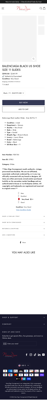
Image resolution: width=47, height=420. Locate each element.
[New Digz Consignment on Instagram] (31, 354)
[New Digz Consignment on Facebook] (26, 354)
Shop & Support (10, 317)
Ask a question (8, 235)
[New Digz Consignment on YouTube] (43, 354)
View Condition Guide (23, 210)
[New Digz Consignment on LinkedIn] (39, 354)
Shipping (4, 81)
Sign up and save (11, 332)
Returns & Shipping (10, 228)
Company (6, 324)
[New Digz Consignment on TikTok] (35, 354)
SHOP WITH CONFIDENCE (11, 222)
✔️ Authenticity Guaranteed (12, 76)
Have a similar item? (11, 216)
